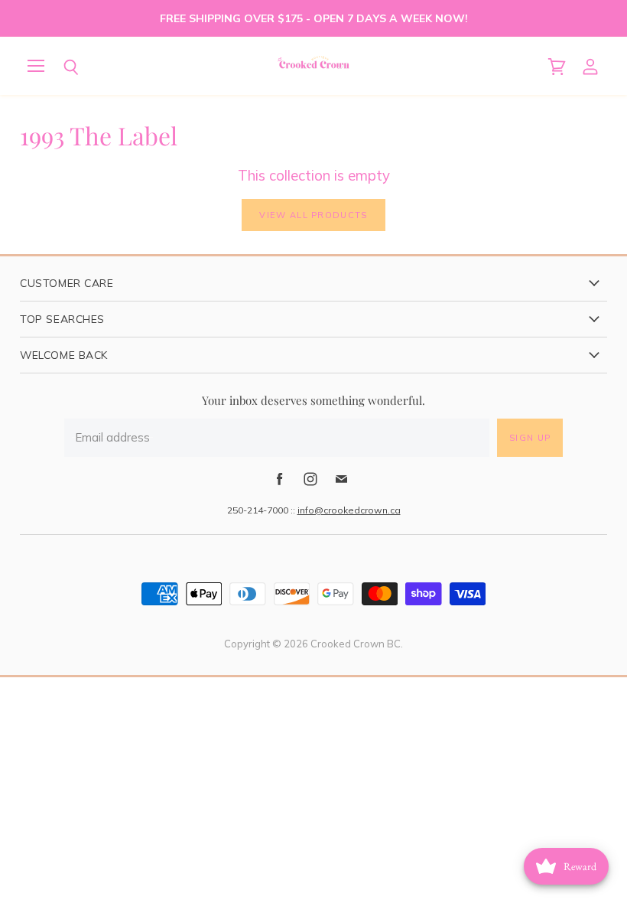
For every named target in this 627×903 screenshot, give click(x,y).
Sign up (530, 437)
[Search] (59, 67)
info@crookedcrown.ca (349, 510)
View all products (313, 215)
